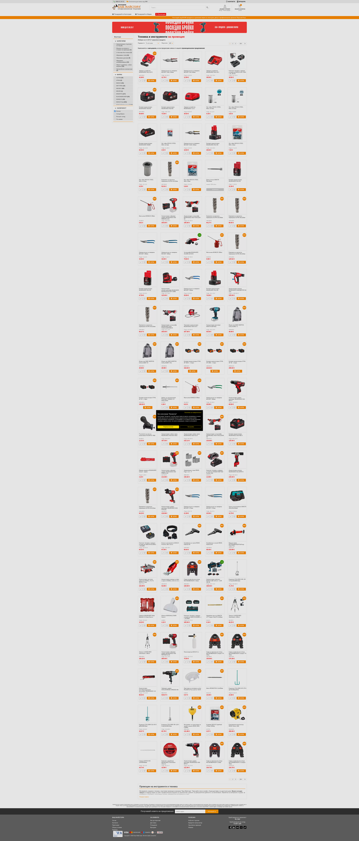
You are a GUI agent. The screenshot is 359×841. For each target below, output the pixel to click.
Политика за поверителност (192, 412)
